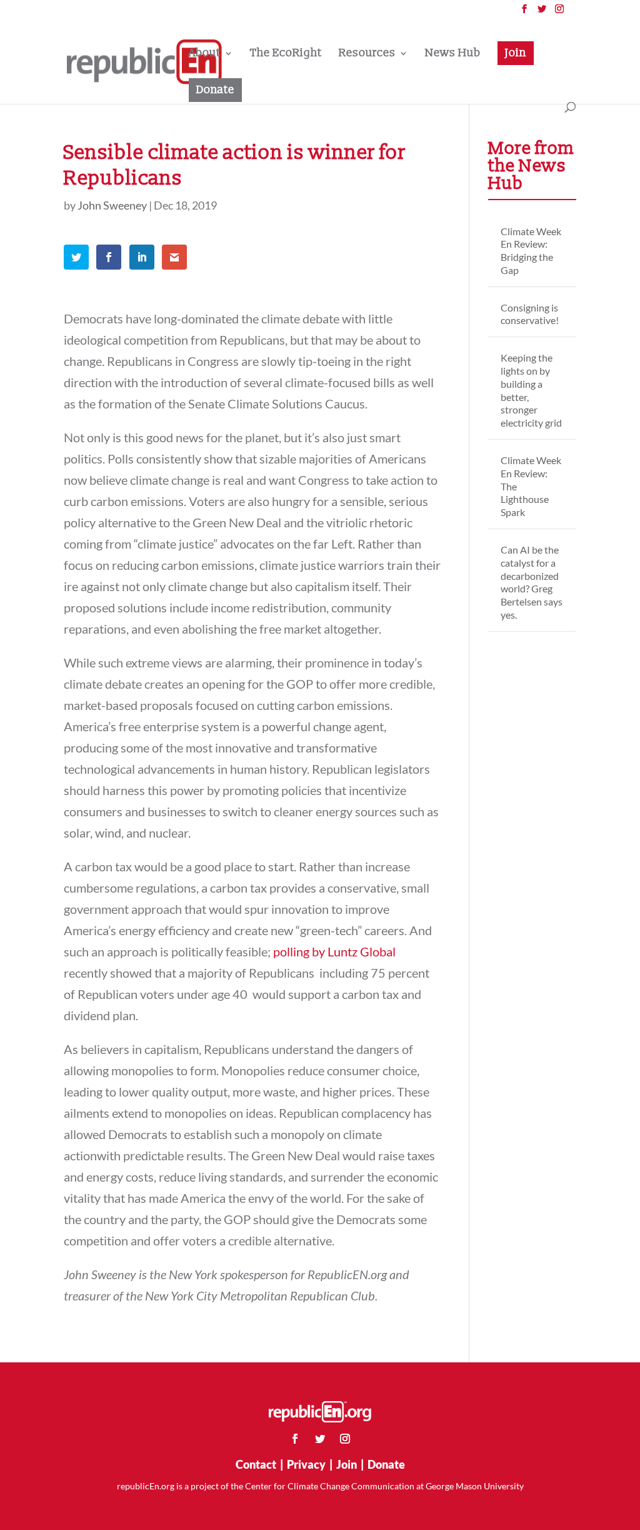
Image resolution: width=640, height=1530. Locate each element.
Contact (256, 1464)
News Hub (453, 54)
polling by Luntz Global (334, 951)
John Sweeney (112, 205)
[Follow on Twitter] (320, 1439)
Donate (215, 90)
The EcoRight (286, 54)
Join (515, 53)
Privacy (306, 1464)
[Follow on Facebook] (295, 1439)
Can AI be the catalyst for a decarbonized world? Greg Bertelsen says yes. (531, 582)
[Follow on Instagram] (345, 1439)
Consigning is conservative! (530, 314)
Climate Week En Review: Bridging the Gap (531, 250)
